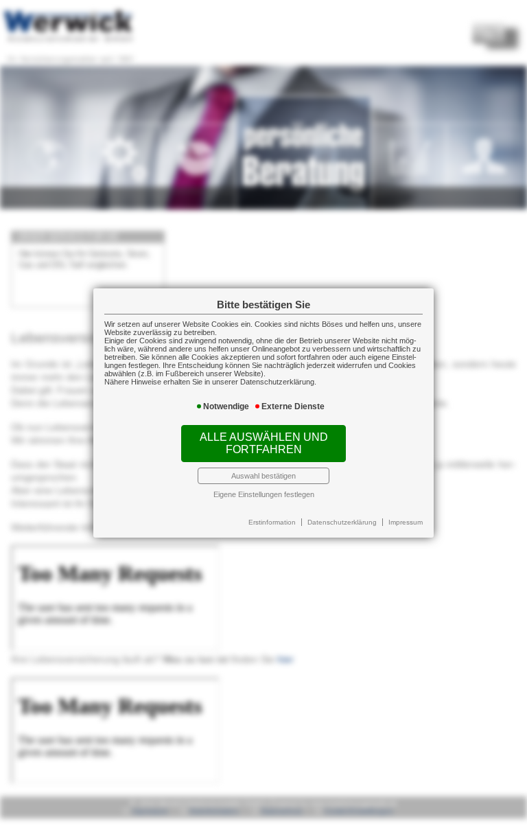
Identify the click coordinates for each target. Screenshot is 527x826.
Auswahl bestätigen (263, 476)
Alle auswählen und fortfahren (264, 443)
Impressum (405, 522)
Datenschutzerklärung (342, 522)
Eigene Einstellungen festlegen (263, 494)
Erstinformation (272, 522)
